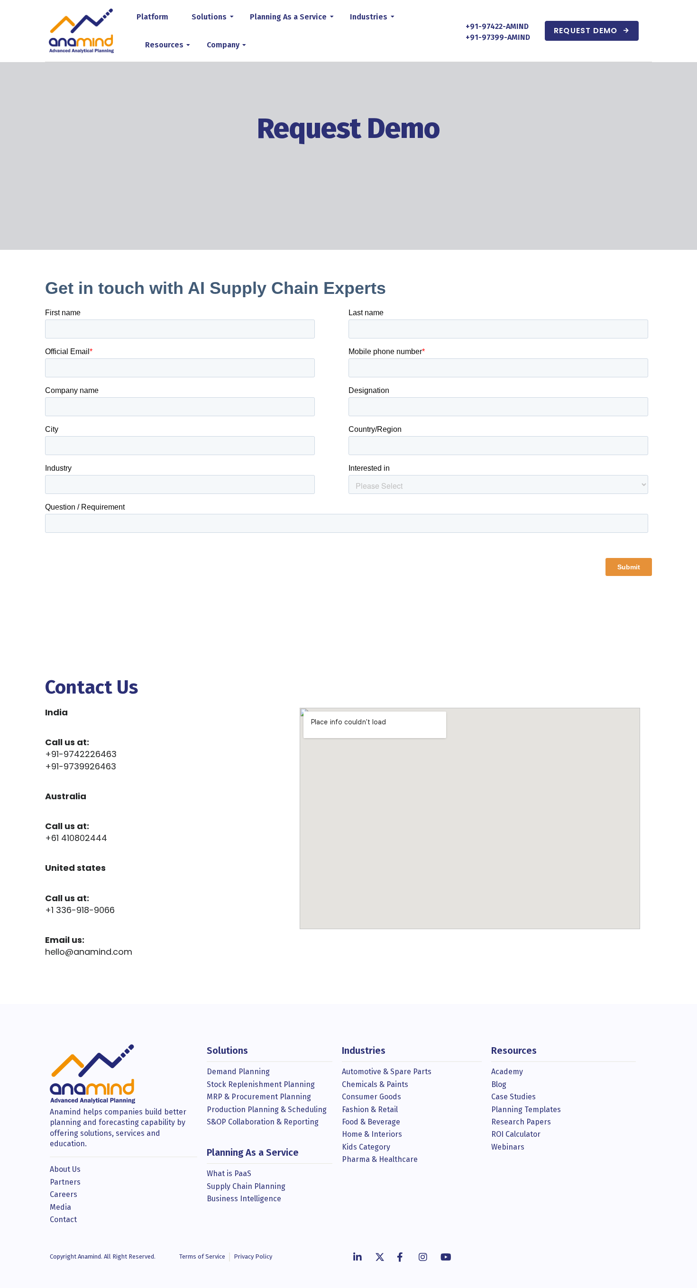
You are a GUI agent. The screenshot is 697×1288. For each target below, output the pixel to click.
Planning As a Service (288, 16)
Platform (152, 16)
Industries (368, 16)
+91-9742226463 (81, 754)
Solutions (209, 16)
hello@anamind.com (88, 952)
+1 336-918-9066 (80, 910)
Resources (164, 44)
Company (223, 44)
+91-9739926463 (80, 766)
